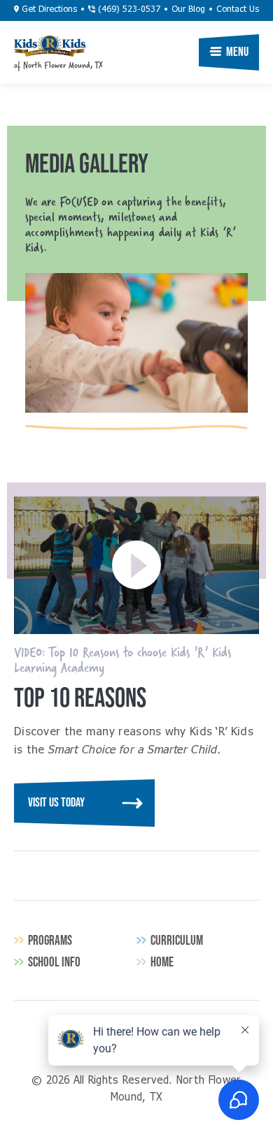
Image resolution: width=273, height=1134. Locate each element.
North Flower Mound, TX (50, 46)
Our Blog (188, 10)
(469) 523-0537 (127, 10)
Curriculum (176, 940)
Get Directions (48, 10)
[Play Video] (136, 565)
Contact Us (237, 10)
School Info (54, 962)
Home (162, 962)
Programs (50, 940)
